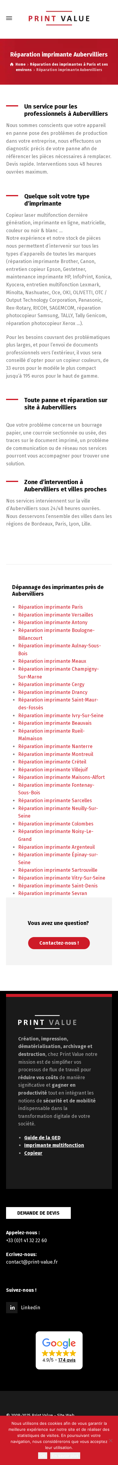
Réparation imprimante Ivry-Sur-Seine (60, 715)
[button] (59, 1350)
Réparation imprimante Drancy (52, 692)
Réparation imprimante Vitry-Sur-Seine (61, 878)
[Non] (110, 1440)
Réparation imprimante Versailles (55, 615)
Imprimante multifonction (54, 1145)
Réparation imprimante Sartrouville (57, 870)
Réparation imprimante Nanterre (55, 746)
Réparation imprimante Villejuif (53, 770)
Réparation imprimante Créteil (52, 762)
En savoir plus (65, 1455)
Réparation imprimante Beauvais (55, 723)
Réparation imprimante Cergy (51, 684)
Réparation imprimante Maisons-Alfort (61, 777)
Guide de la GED (42, 1138)
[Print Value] (59, 18)
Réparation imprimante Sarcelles (55, 800)
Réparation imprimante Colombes (55, 824)
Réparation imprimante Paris (50, 607)
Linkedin (30, 1307)
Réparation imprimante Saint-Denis (58, 886)
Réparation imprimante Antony (52, 622)
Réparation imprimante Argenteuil (56, 847)
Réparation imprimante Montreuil (55, 754)
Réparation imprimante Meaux (52, 661)
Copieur (33, 1153)
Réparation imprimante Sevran (52, 893)
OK (42, 1455)
